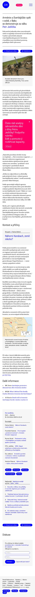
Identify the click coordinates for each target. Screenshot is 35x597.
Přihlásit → (10, 562)
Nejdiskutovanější (18, 481)
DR (6, 5)
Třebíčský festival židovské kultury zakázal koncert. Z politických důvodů (17, 495)
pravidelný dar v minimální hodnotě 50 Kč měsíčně (17, 546)
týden (12, 483)
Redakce (18, 580)
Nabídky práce (19, 583)
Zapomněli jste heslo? (23, 562)
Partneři (27, 585)
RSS (5, 592)
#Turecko (25, 470)
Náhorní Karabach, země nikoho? (17, 237)
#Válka (19, 474)
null (22, 585)
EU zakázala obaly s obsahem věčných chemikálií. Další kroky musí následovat (16, 512)
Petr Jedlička (9, 27)
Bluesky (9, 585)
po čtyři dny (6, 375)
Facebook (6, 591)
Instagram (23, 591)
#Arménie (16, 470)
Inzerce (16, 585)
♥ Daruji (19, 5)
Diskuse (10, 583)
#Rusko (8, 470)
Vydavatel (11, 581)
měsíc (16, 483)
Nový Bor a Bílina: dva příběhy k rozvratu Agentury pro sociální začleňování (15, 489)
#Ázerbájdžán (10, 474)
